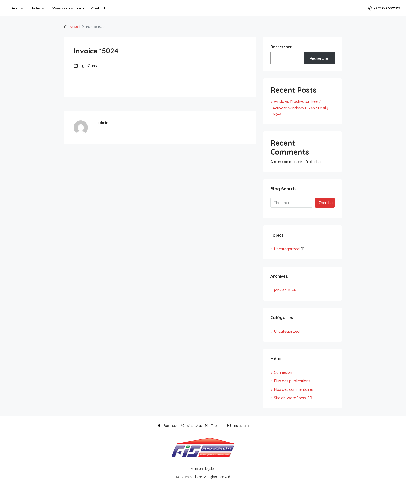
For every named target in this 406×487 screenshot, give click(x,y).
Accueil (18, 8)
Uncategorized (287, 249)
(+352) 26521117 (386, 8)
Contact (98, 8)
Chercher (326, 202)
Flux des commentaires (294, 389)
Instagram (241, 425)
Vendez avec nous (68, 8)
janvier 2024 (285, 290)
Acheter (38, 8)
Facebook (170, 425)
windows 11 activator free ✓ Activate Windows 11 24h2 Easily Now (300, 107)
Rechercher (281, 46)
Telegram (217, 425)
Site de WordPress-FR (293, 397)
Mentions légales (203, 469)
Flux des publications (292, 381)
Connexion (283, 372)
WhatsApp (194, 425)
